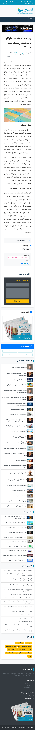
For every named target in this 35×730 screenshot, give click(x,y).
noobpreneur (21, 241)
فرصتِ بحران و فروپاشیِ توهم (24, 618)
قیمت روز (27, 684)
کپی (27, 260)
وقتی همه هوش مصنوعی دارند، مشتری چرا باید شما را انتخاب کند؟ (18, 631)
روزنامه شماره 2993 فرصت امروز (24, 621)
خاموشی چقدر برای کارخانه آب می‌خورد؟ (22, 611)
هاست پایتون (11, 650)
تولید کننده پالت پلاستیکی (25, 653)
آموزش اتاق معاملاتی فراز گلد (24, 646)
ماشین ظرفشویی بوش (11, 646)
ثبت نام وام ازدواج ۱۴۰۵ (11, 653)
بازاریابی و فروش (26, 249)
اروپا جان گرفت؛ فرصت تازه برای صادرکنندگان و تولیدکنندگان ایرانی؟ (20, 585)
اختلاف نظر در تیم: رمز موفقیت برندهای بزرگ (21, 594)
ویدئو (28, 686)
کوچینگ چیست (19, 643)
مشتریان (28, 68)
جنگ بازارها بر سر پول (26, 615)
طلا (10, 351)
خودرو (25, 355)
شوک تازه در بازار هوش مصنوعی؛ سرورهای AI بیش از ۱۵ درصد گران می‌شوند (18, 590)
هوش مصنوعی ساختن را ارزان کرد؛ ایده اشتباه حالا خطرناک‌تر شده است (19, 575)
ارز (25, 351)
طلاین (29, 656)
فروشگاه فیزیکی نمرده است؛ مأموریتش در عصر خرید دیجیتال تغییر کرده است (19, 580)
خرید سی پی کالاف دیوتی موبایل (23, 650)
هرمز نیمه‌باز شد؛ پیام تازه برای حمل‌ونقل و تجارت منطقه (18, 598)
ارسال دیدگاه (17, 301)
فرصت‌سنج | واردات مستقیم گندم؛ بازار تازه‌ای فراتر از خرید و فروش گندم (18, 602)
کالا (10, 355)
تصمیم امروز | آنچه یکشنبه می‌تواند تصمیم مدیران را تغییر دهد (18, 607)
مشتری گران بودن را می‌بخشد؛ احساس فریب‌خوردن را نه (18, 570)
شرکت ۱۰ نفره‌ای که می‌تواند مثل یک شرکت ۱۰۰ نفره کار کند (18, 626)
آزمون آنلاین (28, 643)
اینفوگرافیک (27, 687)
